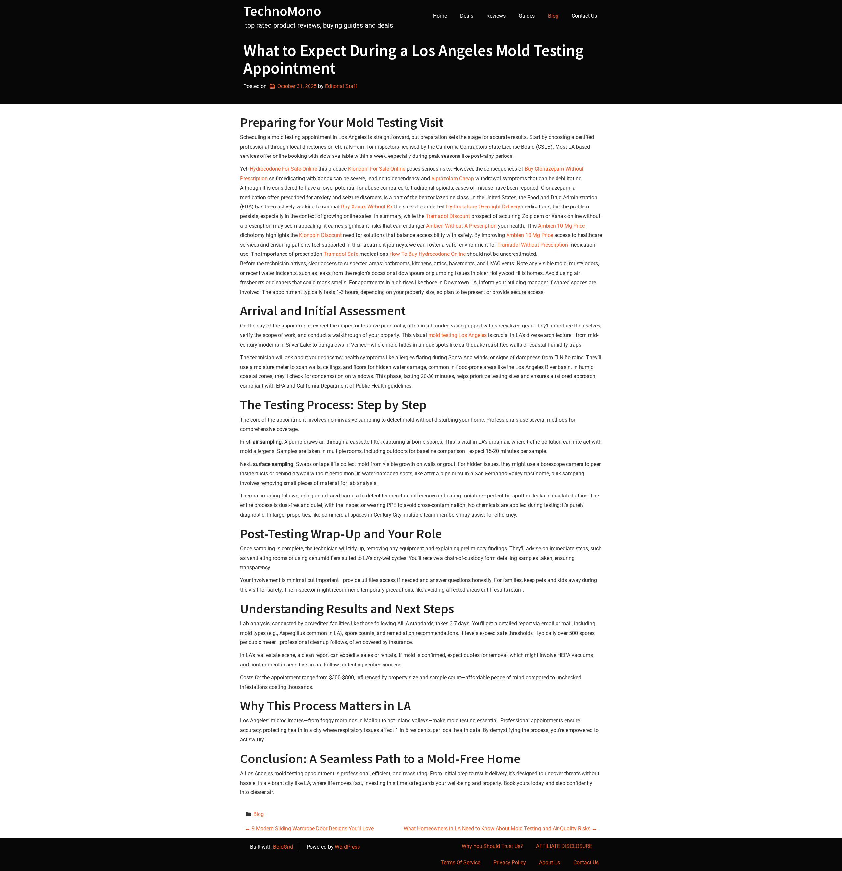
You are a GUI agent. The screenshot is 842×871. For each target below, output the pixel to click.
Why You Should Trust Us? (492, 846)
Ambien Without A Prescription (461, 226)
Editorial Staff (341, 86)
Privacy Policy (509, 862)
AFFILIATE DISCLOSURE (564, 846)
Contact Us (584, 16)
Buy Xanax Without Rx (367, 207)
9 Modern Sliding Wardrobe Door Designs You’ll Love (309, 828)
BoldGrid (283, 847)
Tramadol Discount (448, 216)
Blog (553, 16)
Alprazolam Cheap (452, 178)
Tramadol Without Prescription (532, 245)
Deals (466, 16)
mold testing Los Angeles (457, 335)
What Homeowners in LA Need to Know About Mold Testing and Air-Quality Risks (500, 828)
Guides (527, 16)
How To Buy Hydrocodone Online (427, 254)
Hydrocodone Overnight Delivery (483, 207)
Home (440, 16)
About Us (549, 862)
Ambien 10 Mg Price (561, 226)
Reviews (496, 16)
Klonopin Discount (320, 235)
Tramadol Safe (341, 254)
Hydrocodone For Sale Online (283, 169)
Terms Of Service (460, 862)
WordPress (347, 847)
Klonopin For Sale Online (376, 169)
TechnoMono (282, 10)
